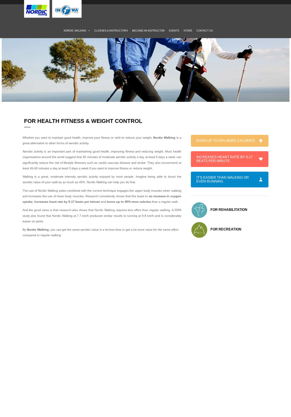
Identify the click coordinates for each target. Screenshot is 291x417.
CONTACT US (204, 30)
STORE (187, 30)
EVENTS (174, 30)
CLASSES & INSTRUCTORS (111, 30)
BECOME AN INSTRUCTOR (148, 30)
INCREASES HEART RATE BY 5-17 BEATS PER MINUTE (224, 159)
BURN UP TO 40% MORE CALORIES (225, 140)
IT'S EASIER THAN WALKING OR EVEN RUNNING (222, 179)
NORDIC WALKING (75, 30)
